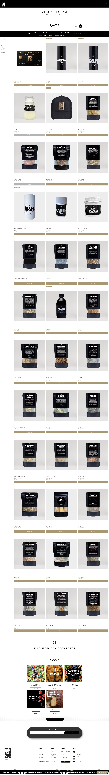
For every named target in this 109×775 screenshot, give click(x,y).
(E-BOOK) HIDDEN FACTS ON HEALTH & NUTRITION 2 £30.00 (35, 686)
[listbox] (102, 2)
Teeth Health (3, 52)
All (1, 45)
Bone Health (3, 49)
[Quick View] (29, 58)
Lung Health (3, 46)
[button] (102, 2)
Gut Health (3, 48)
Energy (2, 51)
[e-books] (80, 26)
